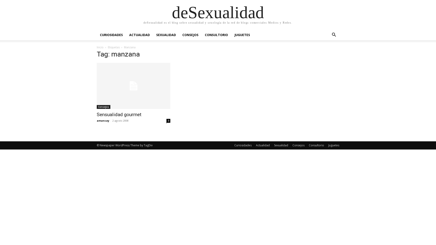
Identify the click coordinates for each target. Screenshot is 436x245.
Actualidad (139, 35)
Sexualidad (166, 35)
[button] (333, 35)
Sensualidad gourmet (119, 114)
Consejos (190, 35)
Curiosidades (111, 35)
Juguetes (242, 35)
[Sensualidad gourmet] (133, 86)
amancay (103, 120)
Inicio (100, 47)
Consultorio (216, 35)
